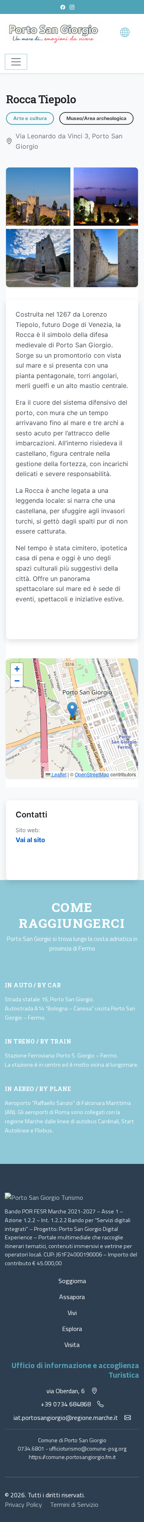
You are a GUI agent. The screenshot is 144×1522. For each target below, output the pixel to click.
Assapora (72, 1296)
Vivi (72, 1312)
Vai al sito (30, 840)
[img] (72, 718)
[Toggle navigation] (16, 62)
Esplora (72, 1328)
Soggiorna (72, 1281)
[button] (72, 710)
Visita (72, 1344)
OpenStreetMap (92, 774)
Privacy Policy (24, 1504)
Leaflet (58, 774)
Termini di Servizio (74, 1504)
